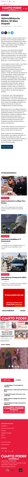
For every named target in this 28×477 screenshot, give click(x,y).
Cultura (6, 15)
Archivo (3, 435)
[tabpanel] (14, 328)
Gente (3, 15)
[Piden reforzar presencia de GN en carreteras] (14, 262)
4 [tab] (18, 339)
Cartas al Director (5, 444)
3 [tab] (15, 339)
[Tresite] (10, 470)
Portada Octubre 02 (4, 340)
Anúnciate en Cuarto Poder (7, 428)
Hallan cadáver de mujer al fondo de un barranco (15, 399)
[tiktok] (14, 1)
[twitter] (11, 1)
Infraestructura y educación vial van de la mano (16, 390)
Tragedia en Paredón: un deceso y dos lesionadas (14, 394)
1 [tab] (9, 339)
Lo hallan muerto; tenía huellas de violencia (13, 386)
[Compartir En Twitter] (5, 34)
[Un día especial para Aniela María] (14, 360)
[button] (14, 333)
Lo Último (18, 380)
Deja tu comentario (7, 146)
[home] (12, 9)
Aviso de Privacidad (6, 442)
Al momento (5, 198)
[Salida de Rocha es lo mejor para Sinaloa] (14, 185)
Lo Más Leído (6, 380)
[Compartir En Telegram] (12, 34)
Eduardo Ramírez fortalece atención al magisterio (14, 403)
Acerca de (3, 430)
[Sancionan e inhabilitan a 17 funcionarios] (14, 224)
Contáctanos (4, 425)
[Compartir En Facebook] (2, 34)
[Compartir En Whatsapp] (9, 34)
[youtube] (9, 1)
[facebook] (7, 1)
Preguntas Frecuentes (6, 433)
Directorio (3, 437)
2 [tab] (12, 339)
